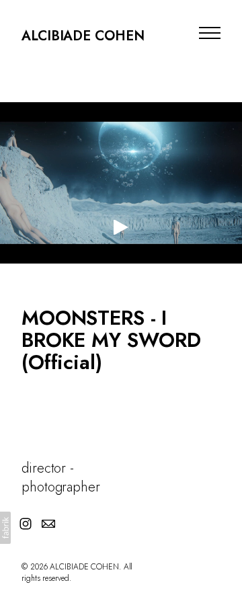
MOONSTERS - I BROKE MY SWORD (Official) (111, 339)
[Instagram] (25, 523)
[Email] (48, 523)
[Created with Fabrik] (5, 528)
